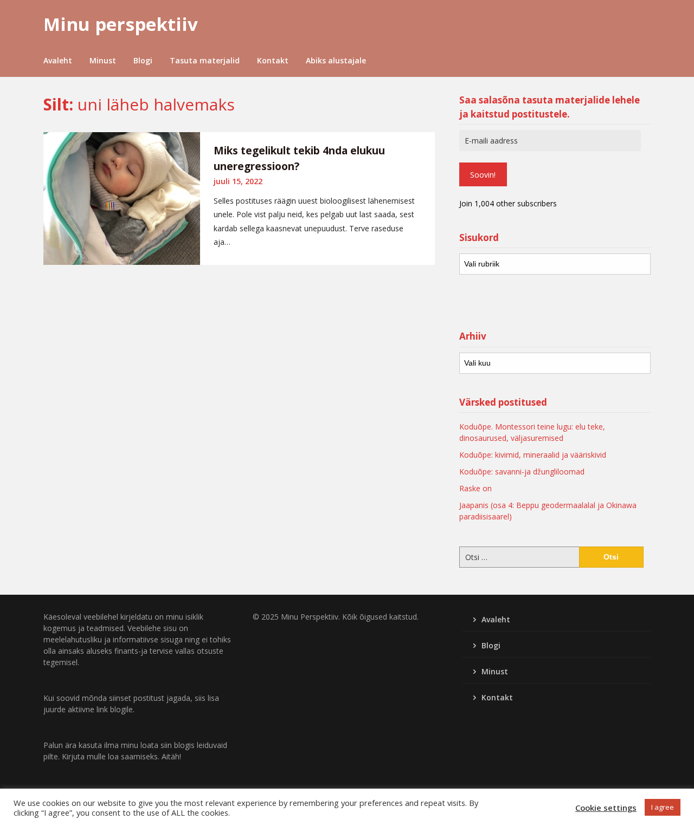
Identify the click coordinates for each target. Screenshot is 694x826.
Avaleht (57, 60)
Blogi (142, 60)
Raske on (475, 488)
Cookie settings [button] (606, 807)
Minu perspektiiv (120, 24)
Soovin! (483, 175)
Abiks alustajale (336, 60)
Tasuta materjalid (205, 60)
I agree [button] (662, 807)
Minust (102, 60)
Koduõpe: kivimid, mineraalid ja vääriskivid (532, 455)
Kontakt (272, 60)
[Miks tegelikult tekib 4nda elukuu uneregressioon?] (121, 198)
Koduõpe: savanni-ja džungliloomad (521, 471)
